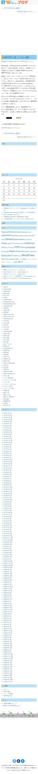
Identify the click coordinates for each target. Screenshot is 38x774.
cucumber (32, 235)
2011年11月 (6, 514)
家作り (5, 392)
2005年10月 (6, 658)
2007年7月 (6, 618)
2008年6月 (6, 599)
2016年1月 (6, 413)
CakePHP (6, 235)
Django (5, 310)
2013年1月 (6, 487)
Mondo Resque (10, 247)
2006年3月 (6, 648)
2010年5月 (6, 550)
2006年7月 (6, 639)
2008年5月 (6, 601)
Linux (4, 340)
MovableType (7, 348)
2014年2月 (6, 459)
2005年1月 (6, 677)
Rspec (12, 251)
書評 (19, 262)
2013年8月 (6, 472)
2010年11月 (6, 538)
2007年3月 (6, 624)
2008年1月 (6, 609)
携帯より (5, 395)
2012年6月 (6, 500)
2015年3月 (6, 432)
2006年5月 (6, 643)
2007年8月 (6, 616)
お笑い (5, 375)
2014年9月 (6, 445)
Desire (3, 239)
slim (35, 251)
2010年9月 (6, 542)
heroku (4, 243)
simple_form (29, 251)
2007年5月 (6, 620)
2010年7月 (6, 546)
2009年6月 (6, 574)
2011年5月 (6, 525)
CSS (4, 308)
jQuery (5, 335)
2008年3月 (6, 605)
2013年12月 (6, 464)
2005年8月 (6, 662)
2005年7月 (6, 664)
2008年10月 (6, 590)
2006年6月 (6, 641)
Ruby (4, 361)
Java (4, 329)
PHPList (23, 247)
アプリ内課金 (22, 259)
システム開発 (7, 378)
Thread (14, 255)
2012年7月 (6, 497)
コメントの (7, 693)
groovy (5, 323)
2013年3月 (6, 483)
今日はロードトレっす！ (10, 274)
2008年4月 (6, 603)
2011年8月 (6, 519)
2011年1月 (6, 533)
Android (5, 289)
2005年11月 (6, 656)
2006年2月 (6, 650)
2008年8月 (6, 595)
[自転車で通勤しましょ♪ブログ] (15, 2)
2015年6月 (6, 426)
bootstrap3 (24, 232)
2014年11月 (6, 440)
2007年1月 (6, 629)
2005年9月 (6, 660)
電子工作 (5, 405)
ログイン (5, 689)
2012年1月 (6, 510)
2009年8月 (6, 569)
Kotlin (14, 243)
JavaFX (10, 243)
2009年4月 (6, 578)
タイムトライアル (31, 259)
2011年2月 (6, 531)
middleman (29, 243)
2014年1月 (6, 462)
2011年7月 (6, 521)
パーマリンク (16, 128)
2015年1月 (6, 436)
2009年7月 (6, 571)
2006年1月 (6, 652)
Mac (22, 243)
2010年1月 (6, 559)
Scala (5, 365)
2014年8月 (6, 447)
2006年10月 (6, 633)
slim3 (4, 367)
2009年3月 (6, 580)
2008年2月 (6, 607)
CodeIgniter (6, 306)
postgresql (30, 247)
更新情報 (5, 401)
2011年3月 (6, 529)
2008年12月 (6, 586)
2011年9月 (6, 516)
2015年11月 (6, 417)
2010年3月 (6, 555)
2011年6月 (6, 523)
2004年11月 (6, 681)
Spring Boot (6, 255)
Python (5, 356)
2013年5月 (6, 478)
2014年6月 (6, 451)
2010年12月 (6, 536)
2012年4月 (6, 504)
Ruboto (18, 251)
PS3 (2, 251)
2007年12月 (6, 612)
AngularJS (5, 231)
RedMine (5, 359)
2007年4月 (6, 622)
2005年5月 (6, 669)
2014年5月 (6, 453)
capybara (20, 235)
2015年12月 (6, 415)
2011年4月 (6, 527)
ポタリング (4, 262)
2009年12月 (6, 561)
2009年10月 (6, 565)
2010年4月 (6, 552)
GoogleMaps (7, 318)
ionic (4, 325)
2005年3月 (6, 673)
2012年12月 (6, 489)
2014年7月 (6, 449)
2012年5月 (6, 502)
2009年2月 (6, 582)
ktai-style (18, 243)
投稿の (6, 691)
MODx (3, 247)
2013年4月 (6, 481)
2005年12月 (6, 654)
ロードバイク (11, 262)
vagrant (19, 256)
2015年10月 (6, 419)
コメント (31, 61)
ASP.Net (5, 291)
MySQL (5, 350)
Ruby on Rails (7, 363)
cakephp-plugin (7, 302)
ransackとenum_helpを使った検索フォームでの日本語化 (19, 212)
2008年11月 (6, 588)
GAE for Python (7, 316)
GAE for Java (7, 314)
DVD (4, 312)
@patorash (19, 765)
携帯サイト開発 (7, 397)
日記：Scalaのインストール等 (11, 272)
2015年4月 (6, 430)
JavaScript (6, 331)
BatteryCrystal (15, 232)
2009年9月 (6, 567)
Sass (23, 251)
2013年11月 (6, 466)
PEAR (5, 352)
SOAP (5, 369)
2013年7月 (6, 474)
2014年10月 (6, 442)
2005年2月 (6, 675)
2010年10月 (6, 540)
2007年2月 (6, 626)
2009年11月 (6, 563)
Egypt (23, 272)
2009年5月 (6, 576)
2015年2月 (6, 434)
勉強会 (16, 262)
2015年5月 (6, 428)
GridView (29, 239)
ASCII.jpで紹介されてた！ (26, 11)
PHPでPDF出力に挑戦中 (11, 8)
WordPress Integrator (8, 259)
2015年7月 (6, 423)
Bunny (21, 274)
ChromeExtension (8, 304)
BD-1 (4, 295)
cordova (26, 235)
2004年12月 (6, 679)
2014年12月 (6, 438)
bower (29, 232)
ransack (6, 251)
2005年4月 (6, 671)
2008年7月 (6, 597)
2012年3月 (6, 506)
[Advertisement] (19, 34)
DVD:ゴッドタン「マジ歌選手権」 (12, 276)
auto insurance (28, 276)
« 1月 (3, 200)
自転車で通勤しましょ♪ (10, 703)
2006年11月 (6, 631)
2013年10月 (6, 468)
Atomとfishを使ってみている (11, 214)
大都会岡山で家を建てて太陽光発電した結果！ (16, 216)
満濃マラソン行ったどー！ (10, 270)
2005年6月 (6, 667)
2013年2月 (6, 485)
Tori (21, 270)
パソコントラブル (8, 384)
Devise (9, 239)
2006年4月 (6, 645)
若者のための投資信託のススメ (12, 705)
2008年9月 (6, 593)
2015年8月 (6, 421)
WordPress (28, 255)
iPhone (5, 327)
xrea (16, 259)
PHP (22, 61)
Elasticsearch (18, 239)
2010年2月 (6, 557)
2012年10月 (6, 493)
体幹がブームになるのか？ (10, 278)
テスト (5, 382)
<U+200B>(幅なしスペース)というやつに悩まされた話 (18, 219)
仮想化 (5, 390)
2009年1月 (6, 584)
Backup (5, 293)
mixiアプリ (6, 344)
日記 (25, 61)
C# (4, 297)
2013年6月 (6, 476)
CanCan (14, 235)
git (25, 239)
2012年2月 (6, 508)
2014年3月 (6, 457)
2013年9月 (6, 470)
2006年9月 (6, 635)
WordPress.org (7, 696)
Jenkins (5, 333)
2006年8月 (6, 637)
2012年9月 (6, 495)
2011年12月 (6, 512)
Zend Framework (8, 373)
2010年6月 (6, 548)
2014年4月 (6, 455)
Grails (5, 321)
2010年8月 (6, 544)
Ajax (4, 287)
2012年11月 (6, 491)
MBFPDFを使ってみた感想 (16, 57)
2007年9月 (6, 614)
